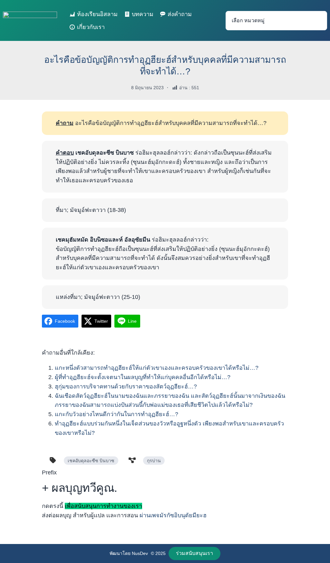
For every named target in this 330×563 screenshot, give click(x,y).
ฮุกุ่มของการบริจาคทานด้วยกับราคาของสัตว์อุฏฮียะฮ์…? (126, 386)
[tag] (53, 460)
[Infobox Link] (165, 496)
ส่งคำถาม (180, 14)
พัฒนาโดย (121, 553)
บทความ (142, 14)
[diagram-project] (132, 460)
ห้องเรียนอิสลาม (97, 14)
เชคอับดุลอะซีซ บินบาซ (91, 460)
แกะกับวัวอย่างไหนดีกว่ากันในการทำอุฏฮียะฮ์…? (116, 414)
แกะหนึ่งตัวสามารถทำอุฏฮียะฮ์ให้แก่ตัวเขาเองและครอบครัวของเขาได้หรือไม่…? (156, 368)
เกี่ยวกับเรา (91, 27)
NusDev (140, 553)
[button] (195, 553)
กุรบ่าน (154, 460)
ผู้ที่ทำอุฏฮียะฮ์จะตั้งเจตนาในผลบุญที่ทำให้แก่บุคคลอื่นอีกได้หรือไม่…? (142, 377)
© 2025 (158, 553)
